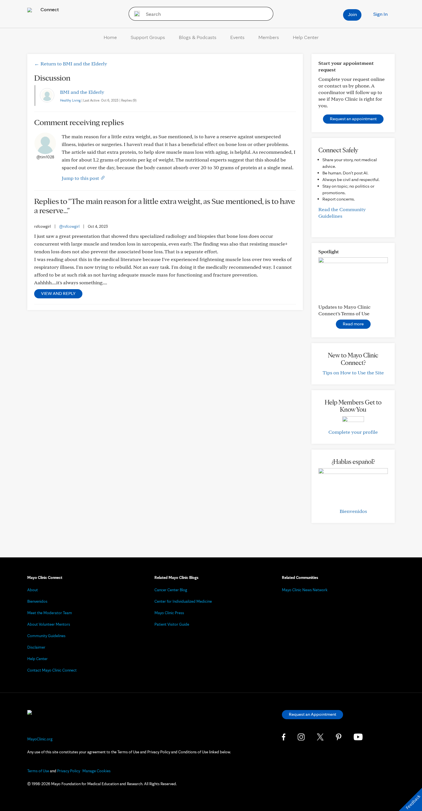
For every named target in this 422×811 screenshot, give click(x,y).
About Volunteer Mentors (48, 624)
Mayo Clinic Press (169, 612)
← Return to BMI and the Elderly (70, 64)
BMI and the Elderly (82, 92)
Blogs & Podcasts (197, 37)
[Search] (135, 14)
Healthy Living (70, 100)
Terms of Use (38, 771)
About (32, 590)
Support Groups (148, 37)
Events (237, 37)
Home (110, 37)
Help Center (306, 37)
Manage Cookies (96, 771)
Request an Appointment (312, 714)
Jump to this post (81, 178)
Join (352, 14)
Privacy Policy (68, 771)
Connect (49, 9)
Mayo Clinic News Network (305, 590)
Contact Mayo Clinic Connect (52, 670)
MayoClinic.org (40, 739)
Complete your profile (353, 432)
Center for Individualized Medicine (183, 601)
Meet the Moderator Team (49, 612)
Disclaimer (36, 647)
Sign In (380, 14)
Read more (353, 323)
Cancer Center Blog (170, 590)
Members (268, 37)
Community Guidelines (46, 635)
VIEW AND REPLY (58, 293)
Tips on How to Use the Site (353, 372)
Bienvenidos (353, 511)
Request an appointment (353, 118)
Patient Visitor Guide (171, 624)
